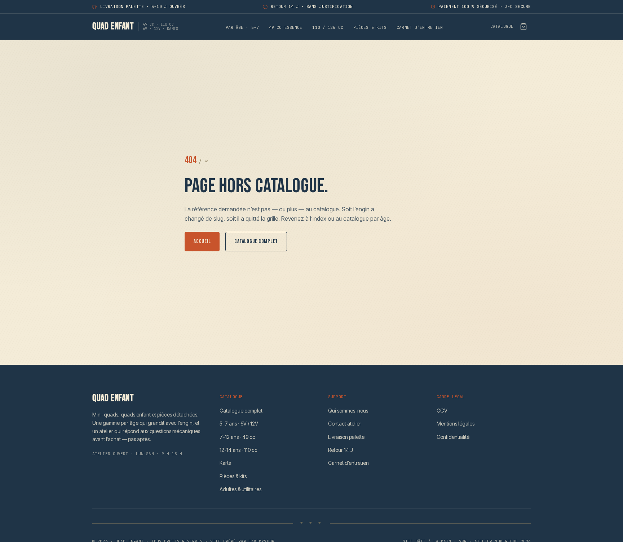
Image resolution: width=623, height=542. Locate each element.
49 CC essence (285, 27)
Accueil (202, 241)
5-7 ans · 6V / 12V (239, 423)
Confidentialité (453, 437)
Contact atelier (344, 423)
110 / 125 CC (327, 27)
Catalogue (501, 26)
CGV (442, 410)
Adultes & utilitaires (240, 489)
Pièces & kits (369, 27)
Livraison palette (346, 437)
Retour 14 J (340, 450)
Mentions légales (455, 423)
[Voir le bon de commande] (523, 26)
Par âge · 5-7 (242, 27)
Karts (225, 463)
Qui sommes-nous (348, 410)
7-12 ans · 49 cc (237, 437)
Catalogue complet (256, 241)
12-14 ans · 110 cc (238, 450)
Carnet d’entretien (420, 27)
